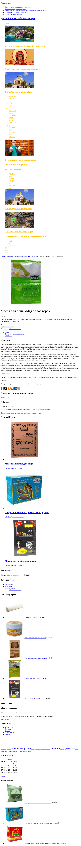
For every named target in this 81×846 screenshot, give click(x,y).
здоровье (12, 173)
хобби (25, 751)
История (11, 99)
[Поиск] (1, 2)
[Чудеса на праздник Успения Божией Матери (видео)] (19, 41)
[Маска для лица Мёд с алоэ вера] (25, 306)
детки (10, 129)
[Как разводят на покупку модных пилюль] (19, 155)
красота (11, 176)
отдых (40, 749)
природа (63, 749)
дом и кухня (9, 584)
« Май (3, 776)
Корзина (7, 731)
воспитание (12, 132)
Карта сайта (9, 727)
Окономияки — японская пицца (15, 12)
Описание (8, 332)
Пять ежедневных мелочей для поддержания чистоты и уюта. (25, 10)
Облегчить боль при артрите (16, 164)
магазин (7, 248)
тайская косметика (32, 256)
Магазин (10, 256)
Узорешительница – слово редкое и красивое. (22, 69)
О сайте (7, 734)
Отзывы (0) (8, 336)
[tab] (42, 332)
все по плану (12, 110)
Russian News (5, 719)
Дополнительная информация (15, 334)
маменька (12, 127)
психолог (70, 748)
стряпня (11, 120)
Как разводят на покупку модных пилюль (20, 160)
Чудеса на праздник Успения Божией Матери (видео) (25, 46)
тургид (10, 240)
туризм (10, 751)
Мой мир (7, 139)
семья (10, 134)
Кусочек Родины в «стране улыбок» (18, 92)
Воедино (7, 125)
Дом (6, 108)
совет (2, 751)
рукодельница (13, 115)
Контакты (8, 729)
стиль (6, 751)
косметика (8, 586)
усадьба (11, 113)
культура (11, 178)
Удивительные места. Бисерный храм (19, 231)
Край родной (12, 96)
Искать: (3, 575)
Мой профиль (9, 732)
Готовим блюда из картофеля (14, 14)
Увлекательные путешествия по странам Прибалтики (25, 236)
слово (76, 749)
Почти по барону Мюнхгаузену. (15, 9)
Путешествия (8, 188)
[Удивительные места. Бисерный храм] (19, 227)
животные (9, 749)
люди (32, 749)
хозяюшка (12, 118)
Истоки (7, 25)
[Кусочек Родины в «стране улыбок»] (19, 87)
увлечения (12, 185)
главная (7, 23)
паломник (11, 243)
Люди (10, 106)
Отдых (10, 183)
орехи (36, 749)
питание (55, 748)
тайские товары (19, 256)
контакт (7, 250)
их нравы (11, 245)
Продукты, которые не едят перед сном (18, 7)
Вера (10, 101)
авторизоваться (17, 413)
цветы (29, 751)
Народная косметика (13, 169)
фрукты (21, 751)
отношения (12, 137)
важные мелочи (13, 122)
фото (15, 751)
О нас (6, 252)
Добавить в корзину (7, 327)
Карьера (11, 181)
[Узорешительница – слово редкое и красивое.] (19, 64)
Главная (3, 256)
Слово (10, 103)
